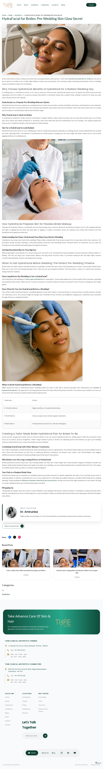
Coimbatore (26, 697)
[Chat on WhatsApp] (98, 764)
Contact (91, 5)
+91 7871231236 (19, 676)
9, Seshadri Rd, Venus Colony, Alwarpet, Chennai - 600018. (28, 646)
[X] (14, 537)
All (3, 590)
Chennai (25, 713)
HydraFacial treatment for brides (79, 79)
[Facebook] (9, 537)
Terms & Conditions (81, 765)
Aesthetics (6, 594)
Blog (53, 753)
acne (81, 491)
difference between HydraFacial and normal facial (39, 480)
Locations (55, 5)
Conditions (34, 5)
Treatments (45, 5)
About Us (45, 753)
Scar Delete (42, 697)
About (26, 5)
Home (19, 5)
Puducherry (26, 709)
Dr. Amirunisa (29, 512)
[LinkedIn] (68, 752)
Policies (7, 721)
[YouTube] (74, 752)
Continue (26, 574)
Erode (24, 705)
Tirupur (24, 701)
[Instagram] (19, 537)
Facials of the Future (42, 710)
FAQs (7, 717)
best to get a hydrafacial (34, 279)
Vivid (40, 701)
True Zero (41, 705)
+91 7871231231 (19, 650)
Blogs (63, 5)
